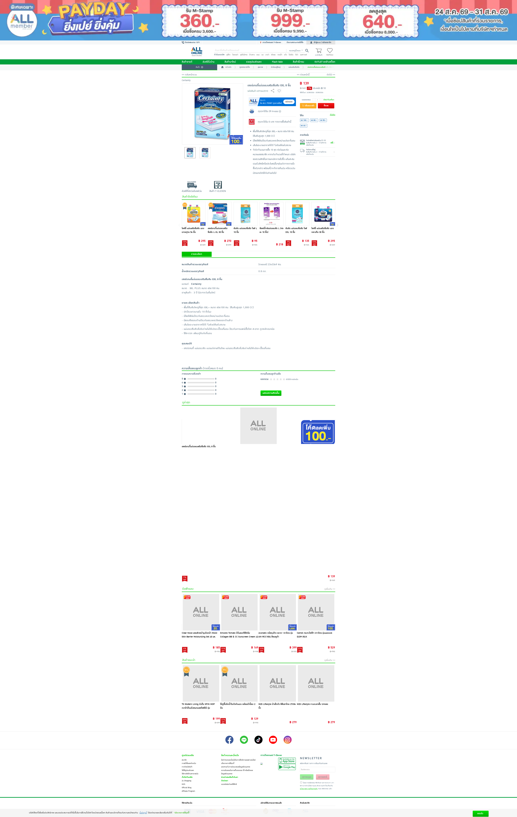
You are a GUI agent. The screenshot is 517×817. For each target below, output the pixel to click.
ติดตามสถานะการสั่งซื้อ (295, 42)
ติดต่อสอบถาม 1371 (192, 42)
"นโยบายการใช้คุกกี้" (182, 812)
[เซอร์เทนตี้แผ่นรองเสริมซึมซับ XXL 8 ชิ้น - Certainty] (258, 426)
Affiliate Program (188, 791)
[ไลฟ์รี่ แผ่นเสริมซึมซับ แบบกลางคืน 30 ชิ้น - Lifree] (323, 214)
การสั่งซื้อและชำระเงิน (189, 763)
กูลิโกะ (228, 54)
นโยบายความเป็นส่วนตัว (309, 788)
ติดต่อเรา (224, 780)
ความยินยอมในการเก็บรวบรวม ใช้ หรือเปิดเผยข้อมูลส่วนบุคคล (237, 772)
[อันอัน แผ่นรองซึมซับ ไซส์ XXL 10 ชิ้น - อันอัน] (297, 214)
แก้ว (285, 54)
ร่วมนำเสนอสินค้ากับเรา (229, 777)
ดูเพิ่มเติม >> (329, 589)
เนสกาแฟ (303, 54)
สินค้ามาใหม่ (230, 62)
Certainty (186, 80)
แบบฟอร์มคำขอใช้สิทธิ (229, 784)
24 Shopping (186, 780)
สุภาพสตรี (322, 777)
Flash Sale (277, 62)
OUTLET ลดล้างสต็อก (325, 62)
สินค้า (198, 67)
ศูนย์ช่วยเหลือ (188, 755)
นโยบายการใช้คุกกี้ (227, 763)
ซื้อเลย (326, 105)
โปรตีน (291, 54)
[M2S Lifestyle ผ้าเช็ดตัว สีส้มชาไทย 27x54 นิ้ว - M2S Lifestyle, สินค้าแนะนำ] (277, 683)
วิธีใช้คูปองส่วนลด (188, 770)
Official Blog (186, 787)
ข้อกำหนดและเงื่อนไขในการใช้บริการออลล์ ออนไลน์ (238, 760)
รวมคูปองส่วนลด (254, 62)
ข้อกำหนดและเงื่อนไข (230, 755)
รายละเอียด (196, 254)
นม (262, 54)
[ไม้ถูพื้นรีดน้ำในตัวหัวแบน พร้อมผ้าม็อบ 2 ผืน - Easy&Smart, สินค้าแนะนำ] (239, 683)
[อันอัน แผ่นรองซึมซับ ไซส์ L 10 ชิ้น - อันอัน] (246, 214)
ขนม (258, 54)
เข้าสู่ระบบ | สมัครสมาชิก (322, 42)
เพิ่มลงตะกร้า (309, 105)
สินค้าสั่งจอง (298, 62)
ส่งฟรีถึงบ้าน (208, 62)
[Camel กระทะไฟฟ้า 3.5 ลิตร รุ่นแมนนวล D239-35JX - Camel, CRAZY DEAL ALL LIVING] (316, 612)
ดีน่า (296, 54)
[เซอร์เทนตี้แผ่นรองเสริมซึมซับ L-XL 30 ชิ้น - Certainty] (220, 214)
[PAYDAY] (258, 20)
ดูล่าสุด (186, 402)
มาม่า (267, 54)
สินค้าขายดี (187, 62)
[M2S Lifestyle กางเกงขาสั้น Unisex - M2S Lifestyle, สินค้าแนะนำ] (316, 683)
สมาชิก (184, 760)
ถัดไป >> (331, 74)
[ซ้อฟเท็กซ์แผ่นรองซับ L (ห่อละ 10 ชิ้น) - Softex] (272, 214)
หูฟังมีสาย (243, 54)
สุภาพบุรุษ (306, 777)
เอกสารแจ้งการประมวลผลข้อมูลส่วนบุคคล (235, 766)
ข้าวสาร (252, 54)
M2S (183, 784)
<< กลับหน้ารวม (189, 74)
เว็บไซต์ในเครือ (187, 777)
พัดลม (273, 54)
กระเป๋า (279, 54)
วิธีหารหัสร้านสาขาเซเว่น (190, 773)
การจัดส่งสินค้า (187, 766)
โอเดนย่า (235, 54)
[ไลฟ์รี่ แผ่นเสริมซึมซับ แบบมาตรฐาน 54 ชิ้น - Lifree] (194, 214)
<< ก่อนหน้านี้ (303, 74)
